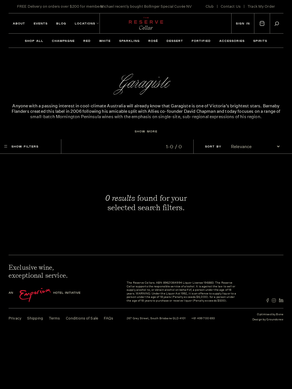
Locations (85, 23)
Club (210, 6)
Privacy (15, 318)
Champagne (63, 40)
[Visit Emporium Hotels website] (54, 295)
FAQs (108, 318)
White (105, 40)
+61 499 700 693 (203, 318)
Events (41, 23)
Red (87, 40)
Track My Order (261, 6)
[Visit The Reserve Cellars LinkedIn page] (281, 300)
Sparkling (129, 40)
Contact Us (231, 6)
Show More (146, 131)
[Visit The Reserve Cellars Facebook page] (267, 300)
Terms (54, 318)
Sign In (243, 23)
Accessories (232, 40)
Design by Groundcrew (267, 320)
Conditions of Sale (82, 318)
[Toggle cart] (262, 23)
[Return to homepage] (146, 23)
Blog (61, 23)
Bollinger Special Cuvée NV (168, 6)
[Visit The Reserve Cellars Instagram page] (274, 300)
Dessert (175, 40)
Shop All (34, 40)
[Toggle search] (276, 23)
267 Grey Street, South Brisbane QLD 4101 (156, 318)
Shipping (35, 318)
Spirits (260, 40)
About (19, 23)
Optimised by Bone (270, 314)
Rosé (153, 40)
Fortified (201, 40)
